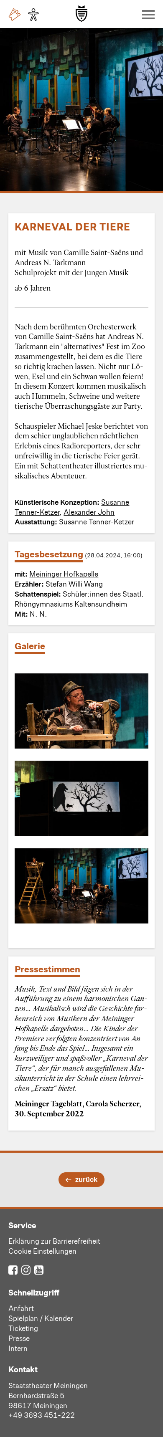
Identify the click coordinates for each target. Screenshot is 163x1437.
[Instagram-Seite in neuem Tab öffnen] (26, 1269)
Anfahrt (21, 1308)
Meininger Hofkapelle (63, 573)
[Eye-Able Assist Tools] (35, 14)
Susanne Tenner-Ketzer (96, 521)
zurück (86, 1179)
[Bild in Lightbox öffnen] (81, 711)
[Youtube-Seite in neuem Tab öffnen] (38, 1269)
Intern (18, 1348)
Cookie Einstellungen (42, 1250)
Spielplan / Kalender (40, 1318)
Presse (19, 1338)
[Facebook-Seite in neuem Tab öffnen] (13, 1269)
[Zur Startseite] (81, 13)
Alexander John (89, 511)
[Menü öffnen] (146, 14)
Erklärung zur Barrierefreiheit (54, 1240)
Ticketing (23, 1328)
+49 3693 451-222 (41, 1414)
